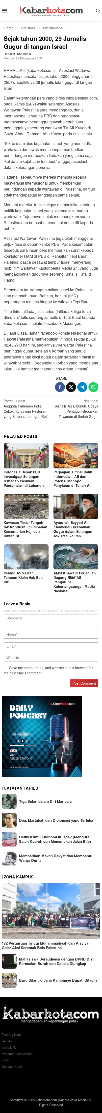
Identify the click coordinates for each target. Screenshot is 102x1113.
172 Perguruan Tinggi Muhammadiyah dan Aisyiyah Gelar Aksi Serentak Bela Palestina (46, 945)
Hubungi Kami (12, 1066)
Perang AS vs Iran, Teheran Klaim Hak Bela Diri (24, 577)
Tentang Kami (12, 1034)
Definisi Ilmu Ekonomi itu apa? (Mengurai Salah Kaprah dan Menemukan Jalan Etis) (55, 839)
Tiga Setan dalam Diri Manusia (45, 801)
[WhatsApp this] (93, 387)
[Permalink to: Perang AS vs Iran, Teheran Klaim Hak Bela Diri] (26, 556)
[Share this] (60, 387)
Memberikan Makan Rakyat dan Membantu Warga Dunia (55, 858)
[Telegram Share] (82, 387)
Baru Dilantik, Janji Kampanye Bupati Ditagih (58, 980)
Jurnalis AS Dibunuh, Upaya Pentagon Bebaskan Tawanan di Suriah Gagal (76, 408)
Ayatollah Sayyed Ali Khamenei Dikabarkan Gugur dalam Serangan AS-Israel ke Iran (72, 529)
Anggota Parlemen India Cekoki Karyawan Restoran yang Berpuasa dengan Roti (26, 408)
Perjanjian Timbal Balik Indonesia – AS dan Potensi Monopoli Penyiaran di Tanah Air (72, 478)
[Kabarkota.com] (51, 9)
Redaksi (7, 1041)
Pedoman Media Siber (17, 1053)
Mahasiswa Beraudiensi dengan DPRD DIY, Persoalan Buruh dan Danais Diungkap (56, 961)
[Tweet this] (71, 387)
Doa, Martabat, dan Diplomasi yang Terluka (56, 820)
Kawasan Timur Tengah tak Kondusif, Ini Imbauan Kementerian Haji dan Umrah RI (25, 529)
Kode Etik (9, 1047)
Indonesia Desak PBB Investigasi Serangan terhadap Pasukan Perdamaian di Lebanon (24, 478)
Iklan (5, 1060)
